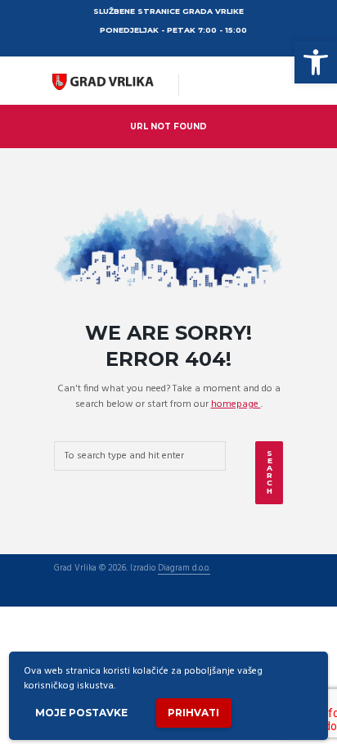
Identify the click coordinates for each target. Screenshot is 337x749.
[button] (315, 62)
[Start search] (269, 472)
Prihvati (193, 712)
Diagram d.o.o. (184, 569)
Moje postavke (81, 712)
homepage (236, 404)
